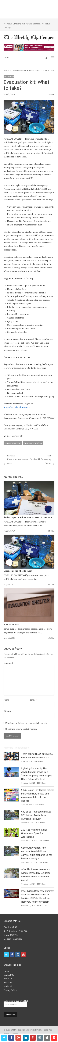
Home (6, 971)
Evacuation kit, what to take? (18, 571)
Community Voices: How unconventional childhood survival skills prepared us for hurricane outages (36, 853)
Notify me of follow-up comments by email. (26, 723)
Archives (8, 982)
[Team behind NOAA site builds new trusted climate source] (11, 754)
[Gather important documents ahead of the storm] (29, 482)
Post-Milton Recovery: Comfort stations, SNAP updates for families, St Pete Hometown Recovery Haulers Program (37, 896)
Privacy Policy (10, 990)
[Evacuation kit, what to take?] (29, 536)
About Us (8, 978)
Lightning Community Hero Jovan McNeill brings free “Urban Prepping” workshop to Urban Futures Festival (36, 774)
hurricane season (13, 443)
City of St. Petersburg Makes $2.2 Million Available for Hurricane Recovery (36, 815)
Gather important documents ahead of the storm (28, 517)
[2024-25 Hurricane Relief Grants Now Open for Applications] (11, 829)
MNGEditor (39, 761)
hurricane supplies (33, 443)
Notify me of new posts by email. (21, 729)
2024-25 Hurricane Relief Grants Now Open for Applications (34, 833)
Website (7, 711)
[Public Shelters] (29, 590)
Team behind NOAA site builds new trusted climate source (37, 755)
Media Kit (8, 986)
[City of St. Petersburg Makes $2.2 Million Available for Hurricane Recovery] (11, 811)
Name (7, 700)
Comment (8, 663)
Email (33, 700)
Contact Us (9, 975)
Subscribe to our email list (16, 1001)
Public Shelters (11, 624)
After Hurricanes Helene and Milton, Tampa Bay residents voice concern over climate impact (35, 875)
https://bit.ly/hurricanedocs (17, 407)
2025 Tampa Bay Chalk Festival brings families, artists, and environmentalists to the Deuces (37, 795)
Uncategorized (9, 76)
